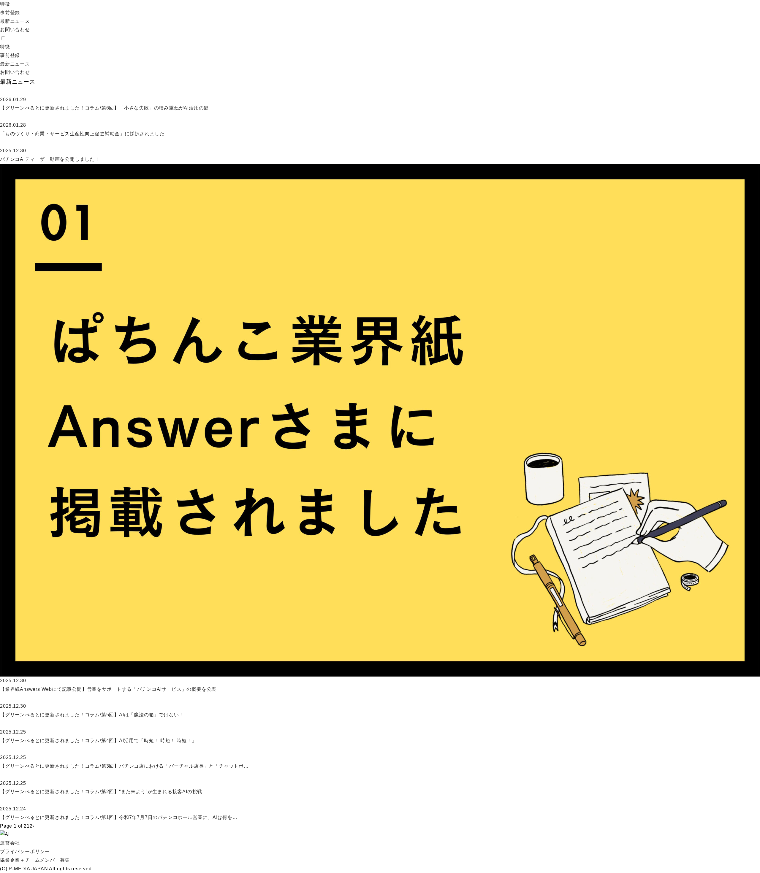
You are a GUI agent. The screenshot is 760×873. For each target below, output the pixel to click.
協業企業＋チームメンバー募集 (35, 860)
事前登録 (10, 12)
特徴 (5, 4)
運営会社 (10, 842)
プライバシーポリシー (25, 851)
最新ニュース (15, 21)
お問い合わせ (15, 29)
